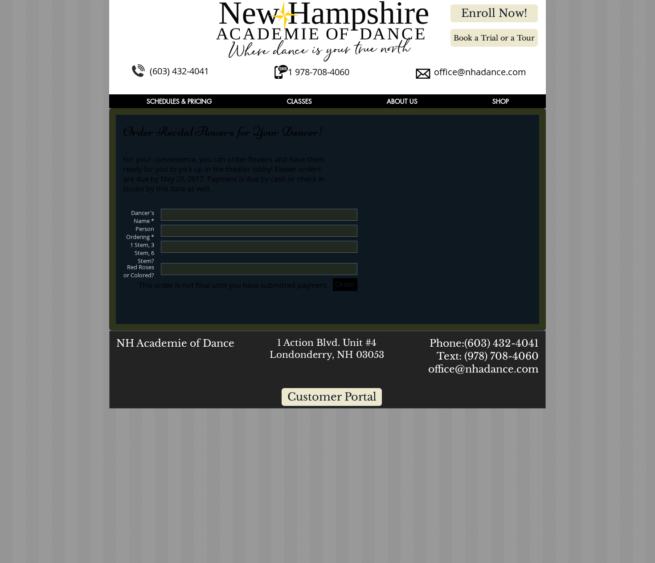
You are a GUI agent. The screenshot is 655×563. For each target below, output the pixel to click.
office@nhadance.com (480, 72)
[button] (179, 101)
